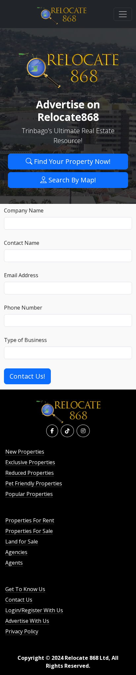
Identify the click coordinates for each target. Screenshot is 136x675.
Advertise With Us (27, 620)
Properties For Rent (29, 520)
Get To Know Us (25, 589)
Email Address (21, 275)
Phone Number (23, 307)
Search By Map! (71, 179)
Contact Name (21, 242)
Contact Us (18, 599)
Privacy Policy (21, 631)
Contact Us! (27, 376)
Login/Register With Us (34, 610)
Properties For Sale (29, 531)
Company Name (24, 210)
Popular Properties (29, 494)
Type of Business (25, 340)
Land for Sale (21, 541)
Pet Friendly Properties (33, 483)
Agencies (16, 552)
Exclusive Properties (30, 462)
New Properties (24, 451)
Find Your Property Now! (71, 161)
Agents (14, 562)
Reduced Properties (29, 472)
